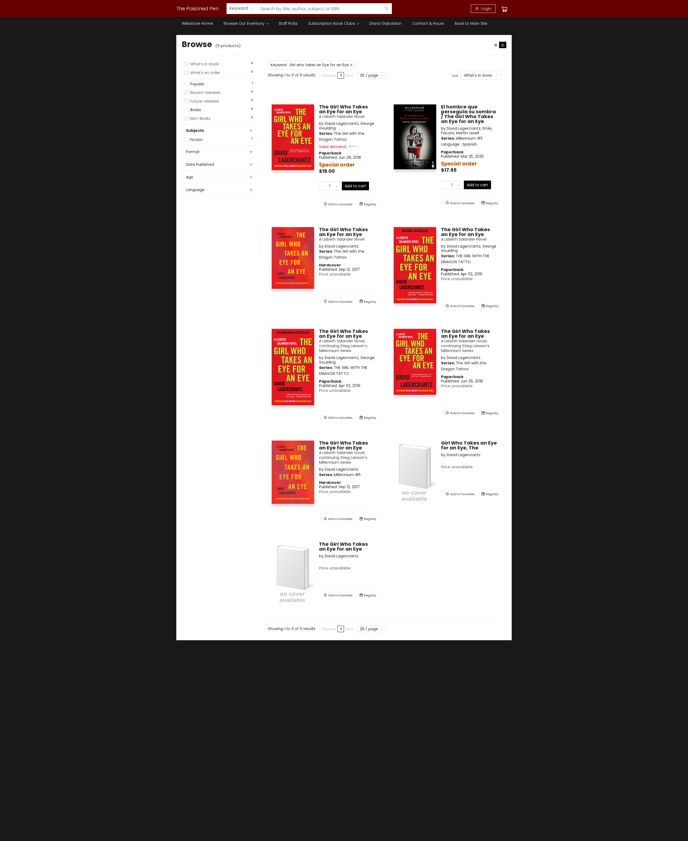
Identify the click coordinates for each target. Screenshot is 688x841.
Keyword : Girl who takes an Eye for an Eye (310, 65)
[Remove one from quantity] (322, 186)
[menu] (344, 23)
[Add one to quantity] (337, 186)
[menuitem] (197, 23)
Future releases (204, 101)
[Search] (386, 8)
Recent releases (205, 92)
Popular (197, 84)
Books (195, 109)
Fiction (196, 139)
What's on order (205, 72)
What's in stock (204, 64)
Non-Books (200, 118)
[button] (219, 78)
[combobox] (242, 8)
